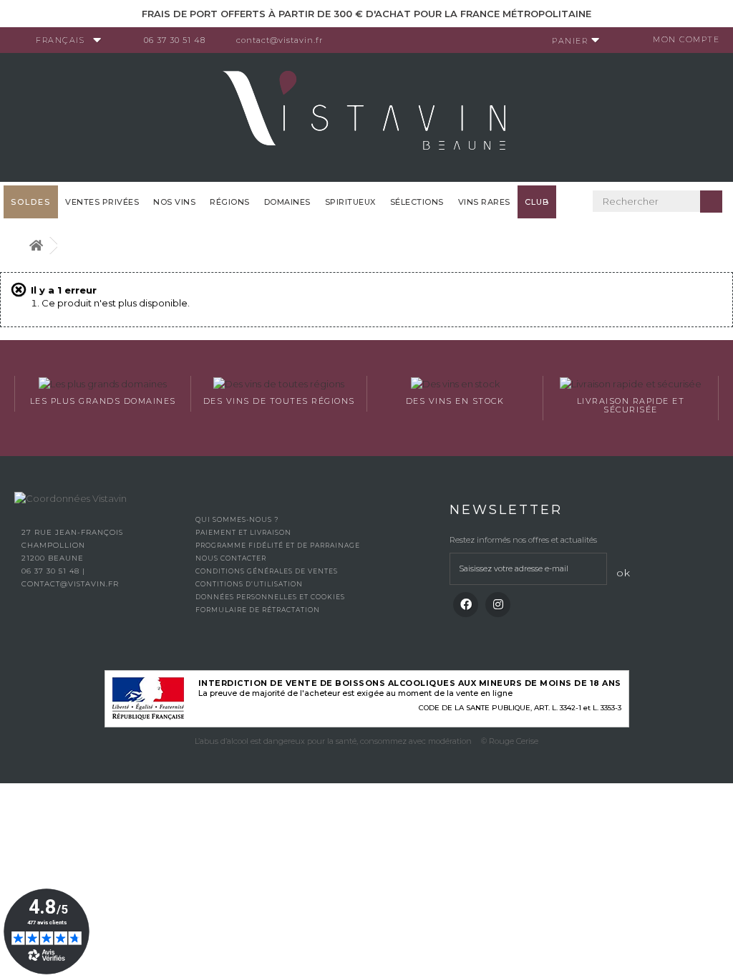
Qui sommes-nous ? (236, 519)
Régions (230, 202)
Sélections (417, 202)
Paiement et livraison (243, 532)
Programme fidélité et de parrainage (277, 545)
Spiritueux (350, 202)
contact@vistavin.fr (279, 40)
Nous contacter (230, 558)
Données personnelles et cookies (270, 597)
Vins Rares (484, 202)
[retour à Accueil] (35, 246)
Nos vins (174, 202)
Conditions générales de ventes (266, 571)
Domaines (287, 202)
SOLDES (31, 202)
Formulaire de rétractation (257, 610)
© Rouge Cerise (509, 741)
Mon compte (686, 39)
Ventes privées (102, 202)
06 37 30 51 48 (174, 40)
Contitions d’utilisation (249, 584)
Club (537, 202)
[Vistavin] (366, 116)
